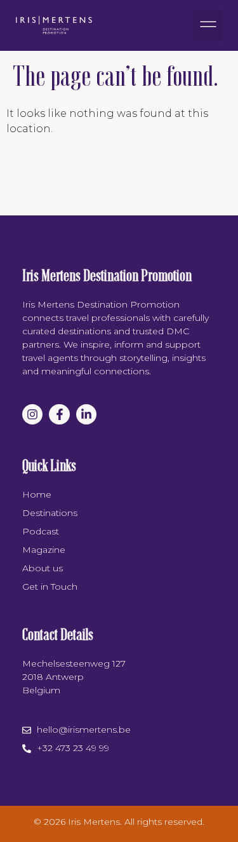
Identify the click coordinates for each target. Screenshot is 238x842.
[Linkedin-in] (86, 414)
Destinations (49, 513)
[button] (208, 25)
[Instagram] (32, 414)
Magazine (43, 549)
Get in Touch (49, 586)
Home (36, 494)
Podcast (40, 531)
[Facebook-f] (59, 414)
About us (42, 568)
